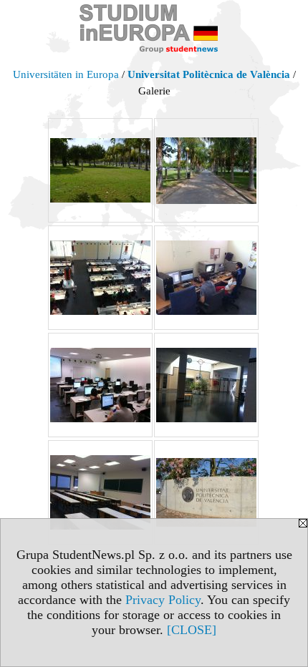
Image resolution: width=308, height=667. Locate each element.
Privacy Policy (163, 600)
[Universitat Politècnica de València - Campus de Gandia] (100, 385)
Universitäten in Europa (66, 74)
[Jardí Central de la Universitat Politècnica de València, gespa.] (100, 170)
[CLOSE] (191, 630)
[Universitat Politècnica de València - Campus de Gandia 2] (100, 277)
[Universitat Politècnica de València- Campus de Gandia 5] (100, 492)
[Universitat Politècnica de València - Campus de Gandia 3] (206, 277)
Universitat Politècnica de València (208, 74)
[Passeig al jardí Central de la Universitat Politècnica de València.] (206, 170)
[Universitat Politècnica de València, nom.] (206, 492)
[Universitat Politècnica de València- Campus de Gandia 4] (206, 385)
